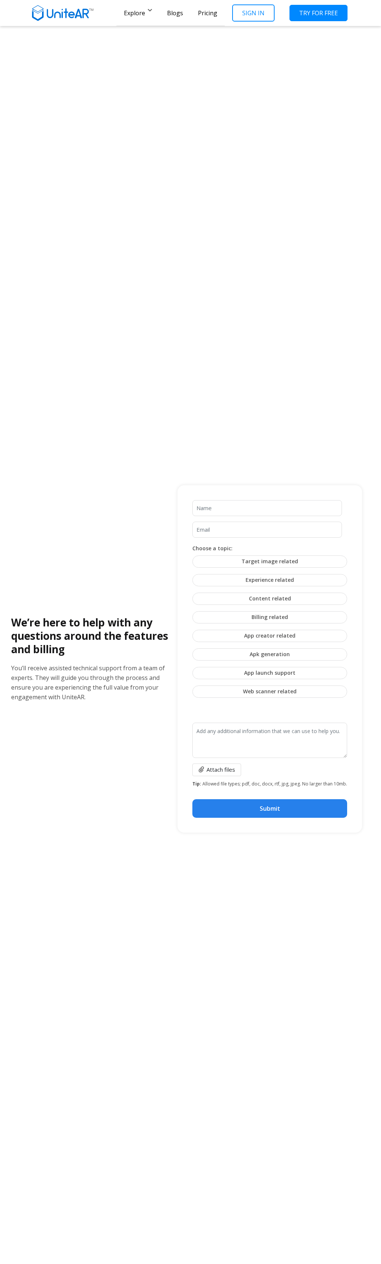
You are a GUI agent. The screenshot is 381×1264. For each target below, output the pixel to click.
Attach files (220, 769)
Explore (134, 13)
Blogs (175, 13)
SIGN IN (253, 13)
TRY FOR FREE (318, 13)
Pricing (207, 13)
